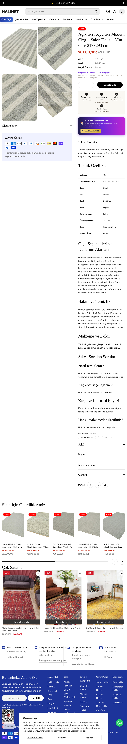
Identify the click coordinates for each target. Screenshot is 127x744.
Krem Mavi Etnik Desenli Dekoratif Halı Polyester (104, 628)
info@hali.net (110, 651)
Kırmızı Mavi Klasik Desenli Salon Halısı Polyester (20, 628)
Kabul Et (62, 737)
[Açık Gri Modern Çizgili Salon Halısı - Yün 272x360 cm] (89, 525)
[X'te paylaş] (98, 485)
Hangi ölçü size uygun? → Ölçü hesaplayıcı (94, 73)
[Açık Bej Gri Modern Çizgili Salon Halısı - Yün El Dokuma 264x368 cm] (38, 525)
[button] (3, 2)
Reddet (89, 737)
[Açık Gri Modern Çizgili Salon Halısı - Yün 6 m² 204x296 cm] (13, 525)
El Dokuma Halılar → (87, 437)
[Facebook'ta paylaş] (90, 485)
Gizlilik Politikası (78, 731)
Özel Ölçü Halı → (104, 437)
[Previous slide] (115, 562)
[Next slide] (122, 562)
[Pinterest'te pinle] (105, 485)
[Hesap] (114, 11)
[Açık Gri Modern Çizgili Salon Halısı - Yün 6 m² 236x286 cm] (63, 525)
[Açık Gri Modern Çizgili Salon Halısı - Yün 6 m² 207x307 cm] (114, 525)
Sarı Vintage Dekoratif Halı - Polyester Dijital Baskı (62, 628)
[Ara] (96, 11)
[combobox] (62, 11)
